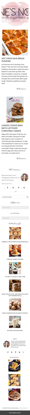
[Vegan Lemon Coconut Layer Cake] (14, 366)
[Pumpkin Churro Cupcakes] (15, 251)
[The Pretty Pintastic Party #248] (15, 268)
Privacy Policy (24, 408)
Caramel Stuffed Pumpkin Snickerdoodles (15, 242)
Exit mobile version (15, 413)
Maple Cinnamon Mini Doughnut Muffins (15, 313)
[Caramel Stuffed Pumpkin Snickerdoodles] (15, 233)
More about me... (7, 183)
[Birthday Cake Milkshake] (15, 322)
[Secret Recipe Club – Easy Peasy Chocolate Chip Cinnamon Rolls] (15, 285)
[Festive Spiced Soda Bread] (14, 395)
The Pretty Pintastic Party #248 (15, 276)
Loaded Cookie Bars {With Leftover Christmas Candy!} (12, 128)
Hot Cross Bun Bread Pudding (13, 60)
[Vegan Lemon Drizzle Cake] (14, 380)
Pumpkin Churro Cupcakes (15, 259)
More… (17, 347)
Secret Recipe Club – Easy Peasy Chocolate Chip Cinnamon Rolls (15, 294)
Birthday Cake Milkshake (15, 330)
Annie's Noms (15, 13)
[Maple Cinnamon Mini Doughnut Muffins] (15, 304)
